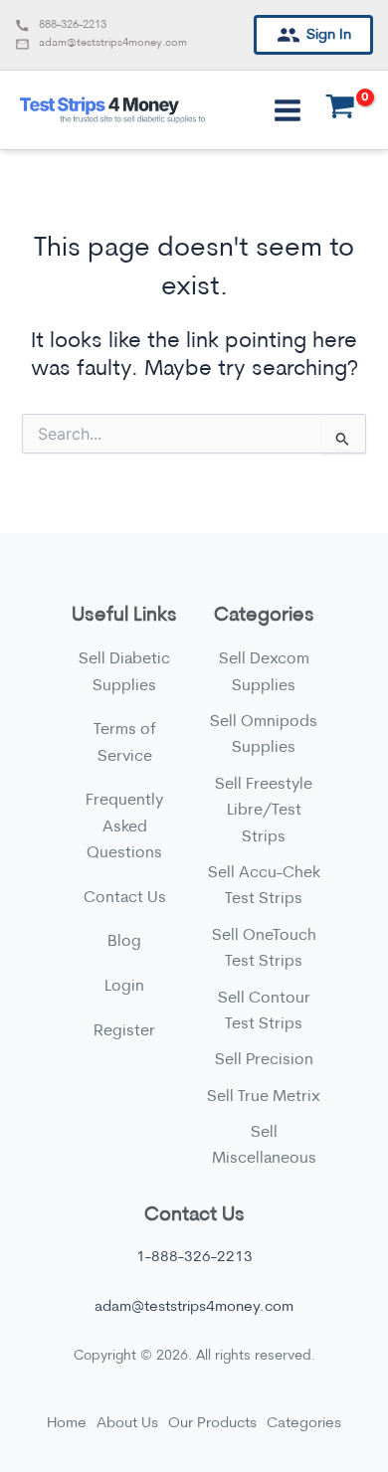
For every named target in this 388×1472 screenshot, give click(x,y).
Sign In (328, 35)
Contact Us (125, 898)
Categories (304, 1423)
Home (67, 1423)
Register (124, 1031)
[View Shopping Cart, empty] (340, 110)
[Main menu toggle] (287, 109)
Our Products (212, 1423)
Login (124, 987)
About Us (127, 1423)
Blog (124, 942)
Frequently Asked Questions (124, 827)
